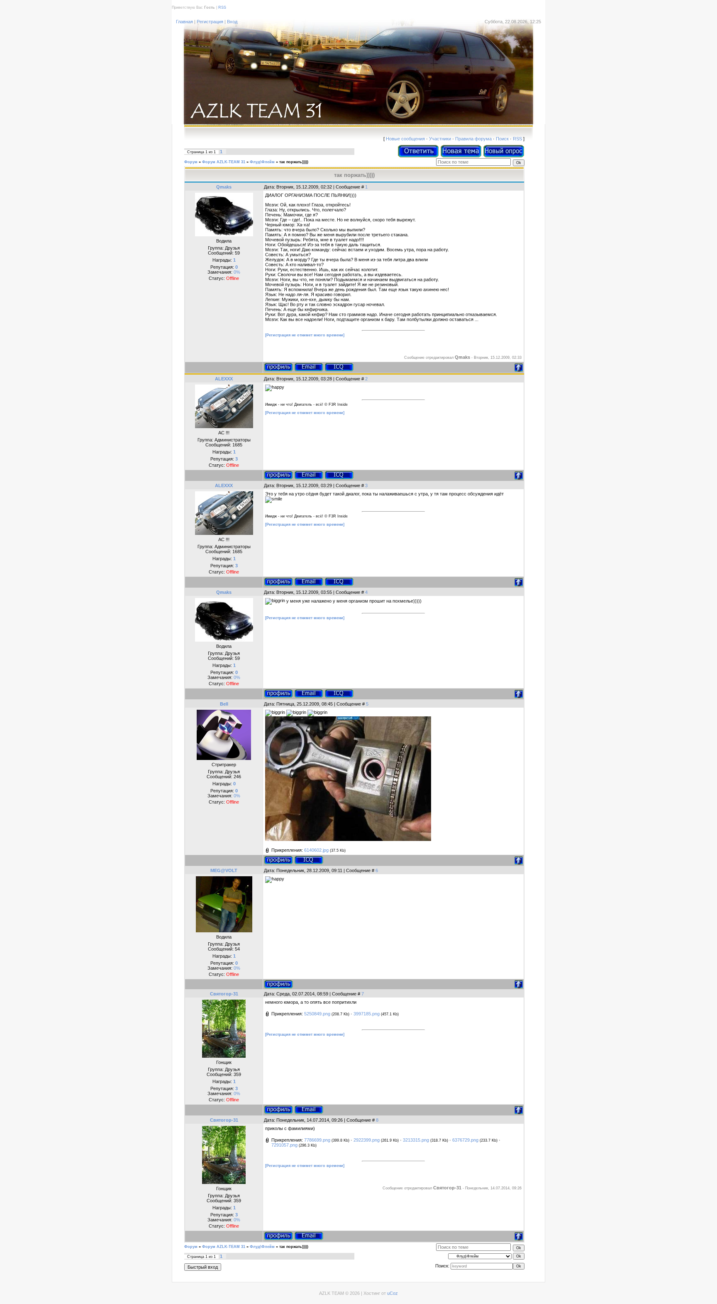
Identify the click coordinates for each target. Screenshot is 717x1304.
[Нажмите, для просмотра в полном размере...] (348, 839)
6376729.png (465, 1139)
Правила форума (473, 138)
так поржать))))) (293, 162)
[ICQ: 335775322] (339, 475)
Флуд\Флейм (262, 162)
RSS (222, 7)
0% (237, 272)
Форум (191, 162)
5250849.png (317, 1013)
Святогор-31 (224, 993)
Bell (224, 703)
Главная (184, 21)
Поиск (502, 138)
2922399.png (367, 1139)
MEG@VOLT (223, 870)
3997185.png (367, 1013)
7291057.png (284, 1144)
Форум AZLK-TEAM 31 (223, 162)
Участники (440, 138)
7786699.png (317, 1139)
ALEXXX (224, 378)
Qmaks (224, 186)
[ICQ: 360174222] (339, 367)
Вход (232, 21)
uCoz (392, 1293)
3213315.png (416, 1139)
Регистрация (210, 21)
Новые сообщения (405, 138)
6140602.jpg (316, 850)
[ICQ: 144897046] (308, 860)
